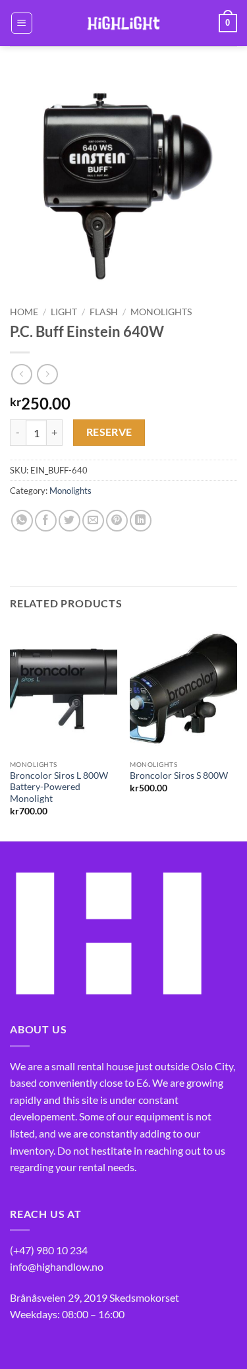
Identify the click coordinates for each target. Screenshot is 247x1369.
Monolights (161, 312)
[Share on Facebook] (46, 521)
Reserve (109, 432)
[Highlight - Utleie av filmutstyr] (124, 23)
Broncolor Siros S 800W (179, 775)
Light (64, 312)
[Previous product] (47, 374)
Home (24, 312)
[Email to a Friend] (93, 521)
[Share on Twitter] (69, 521)
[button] (21, 23)
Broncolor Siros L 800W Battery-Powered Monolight (59, 787)
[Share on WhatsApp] (22, 521)
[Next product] (21, 374)
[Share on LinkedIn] (140, 521)
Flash (104, 312)
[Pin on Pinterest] (117, 521)
